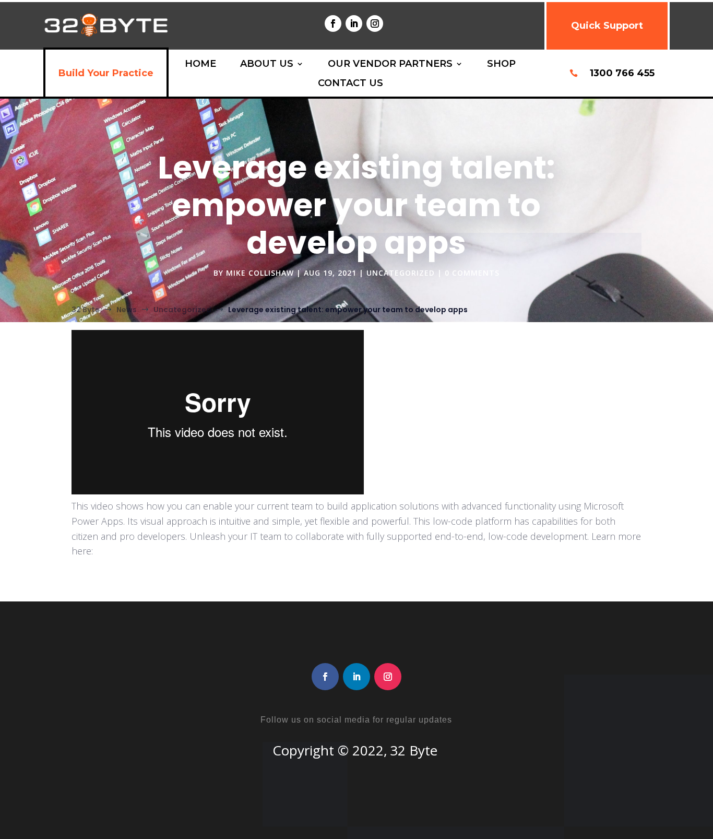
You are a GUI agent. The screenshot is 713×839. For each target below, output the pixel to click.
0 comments (472, 273)
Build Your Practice (105, 73)
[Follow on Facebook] (333, 23)
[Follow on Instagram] (374, 23)
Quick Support (607, 25)
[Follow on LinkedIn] (354, 23)
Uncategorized (400, 273)
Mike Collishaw (260, 273)
